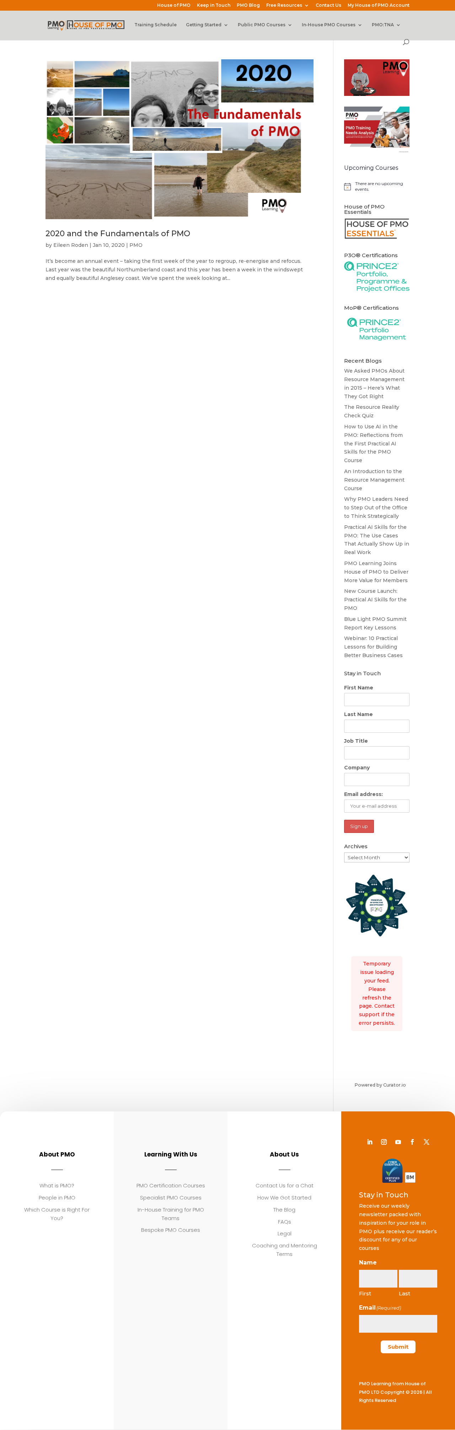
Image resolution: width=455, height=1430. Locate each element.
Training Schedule (155, 24)
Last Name (358, 714)
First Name (358, 687)
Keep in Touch (213, 5)
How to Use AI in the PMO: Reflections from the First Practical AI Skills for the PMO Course (373, 443)
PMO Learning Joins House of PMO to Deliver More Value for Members (376, 572)
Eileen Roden (70, 245)
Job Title (356, 741)
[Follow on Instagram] (384, 1142)
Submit (398, 1346)
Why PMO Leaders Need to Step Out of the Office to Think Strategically (376, 507)
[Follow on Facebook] (412, 1142)
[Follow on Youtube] (398, 1142)
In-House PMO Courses (328, 24)
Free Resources (284, 5)
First (365, 1293)
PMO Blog (248, 5)
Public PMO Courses (261, 24)
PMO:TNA (383, 24)
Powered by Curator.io (380, 1085)
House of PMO (174, 5)
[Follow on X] (426, 1142)
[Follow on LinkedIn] (369, 1142)
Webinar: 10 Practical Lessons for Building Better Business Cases (373, 647)
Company (357, 767)
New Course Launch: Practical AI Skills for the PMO (375, 599)
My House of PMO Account (379, 5)
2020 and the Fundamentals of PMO (118, 233)
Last (404, 1293)
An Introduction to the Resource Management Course (374, 480)
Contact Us (328, 5)
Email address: (363, 794)
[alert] (377, 187)
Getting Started (203, 24)
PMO (136, 245)
